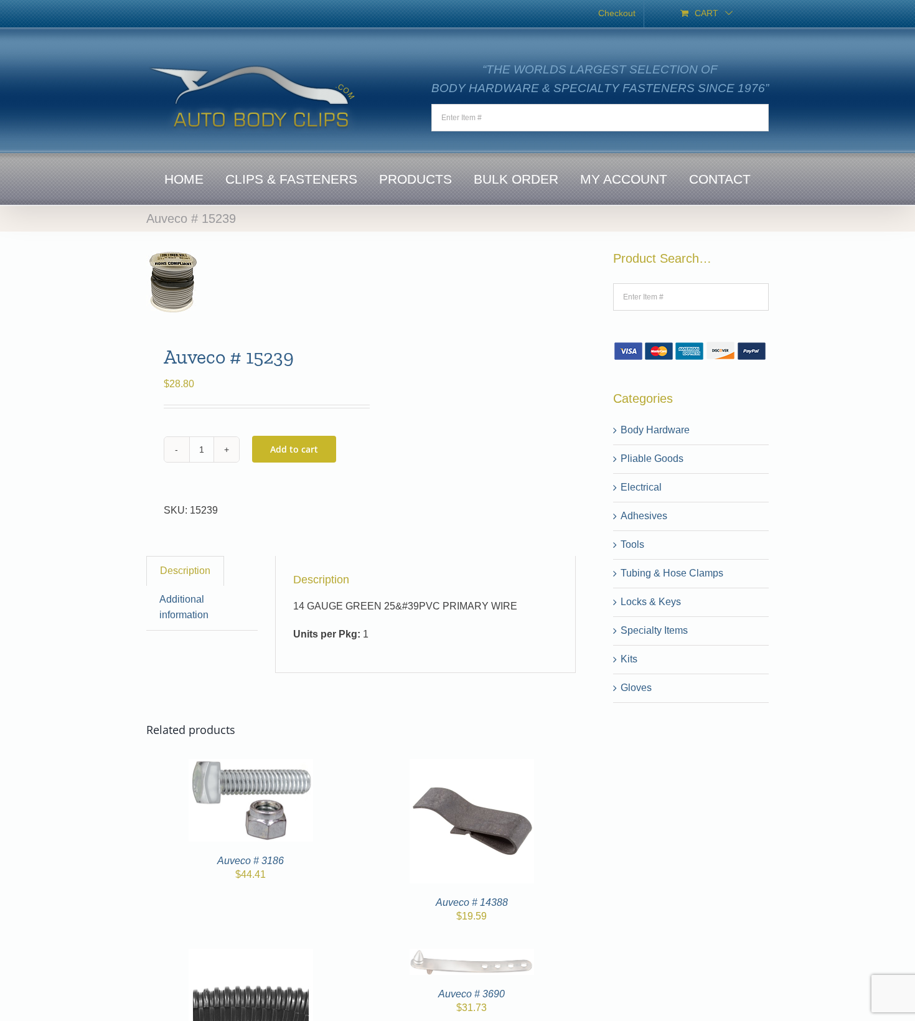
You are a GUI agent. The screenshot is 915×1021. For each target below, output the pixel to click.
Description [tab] (185, 570)
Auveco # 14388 (472, 902)
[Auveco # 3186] (251, 766)
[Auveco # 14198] (251, 956)
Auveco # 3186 (250, 860)
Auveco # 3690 (471, 994)
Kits (629, 659)
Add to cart (294, 449)
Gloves (636, 687)
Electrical (641, 487)
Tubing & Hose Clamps (672, 573)
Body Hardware (655, 430)
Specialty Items (654, 630)
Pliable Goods (652, 458)
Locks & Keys (651, 601)
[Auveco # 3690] (472, 956)
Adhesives (644, 515)
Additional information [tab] (184, 607)
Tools (632, 544)
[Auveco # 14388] (472, 766)
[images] (249, 282)
